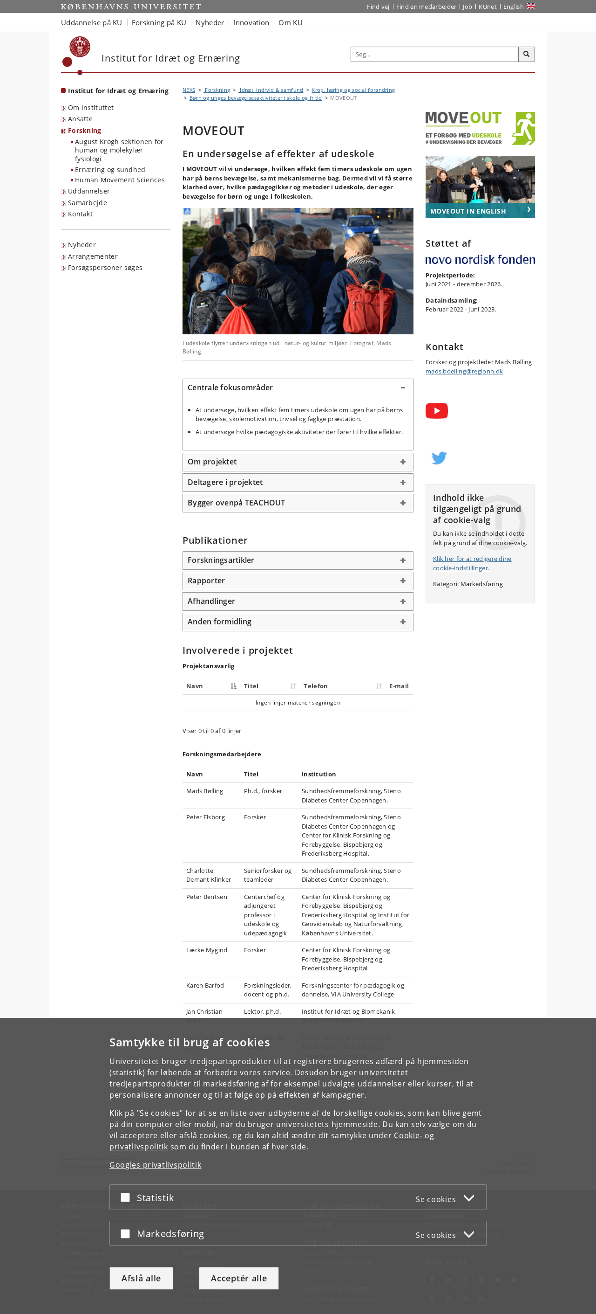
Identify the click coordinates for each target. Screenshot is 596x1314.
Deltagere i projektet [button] (225, 482)
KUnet (488, 6)
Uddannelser (89, 191)
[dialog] (298, 1166)
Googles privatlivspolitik (155, 1165)
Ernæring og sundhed (110, 169)
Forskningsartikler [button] (221, 560)
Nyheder (82, 244)
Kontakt (80, 213)
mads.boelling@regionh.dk (464, 371)
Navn (194, 686)
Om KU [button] (290, 22)
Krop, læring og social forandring (353, 89)
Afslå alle (141, 1278)
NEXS (189, 89)
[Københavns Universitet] (76, 55)
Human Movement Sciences (120, 179)
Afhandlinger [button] (211, 601)
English (513, 6)
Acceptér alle (239, 1278)
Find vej (378, 6)
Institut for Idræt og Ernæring (118, 90)
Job (467, 6)
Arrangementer (93, 256)
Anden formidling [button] (219, 621)
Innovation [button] (251, 22)
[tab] (298, 388)
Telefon (316, 686)
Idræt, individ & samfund (271, 89)
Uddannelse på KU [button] (91, 22)
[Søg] (526, 54)
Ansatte (80, 118)
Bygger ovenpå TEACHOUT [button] (236, 503)
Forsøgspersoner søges (105, 267)
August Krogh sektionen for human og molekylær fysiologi (119, 150)
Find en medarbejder (426, 6)
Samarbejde (87, 202)
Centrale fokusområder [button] (230, 387)
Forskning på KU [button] (159, 22)
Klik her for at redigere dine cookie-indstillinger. (472, 563)
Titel (251, 686)
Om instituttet (91, 107)
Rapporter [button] (206, 580)
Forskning (85, 130)
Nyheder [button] (210, 22)
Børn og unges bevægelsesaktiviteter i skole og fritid (256, 97)
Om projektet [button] (212, 461)
